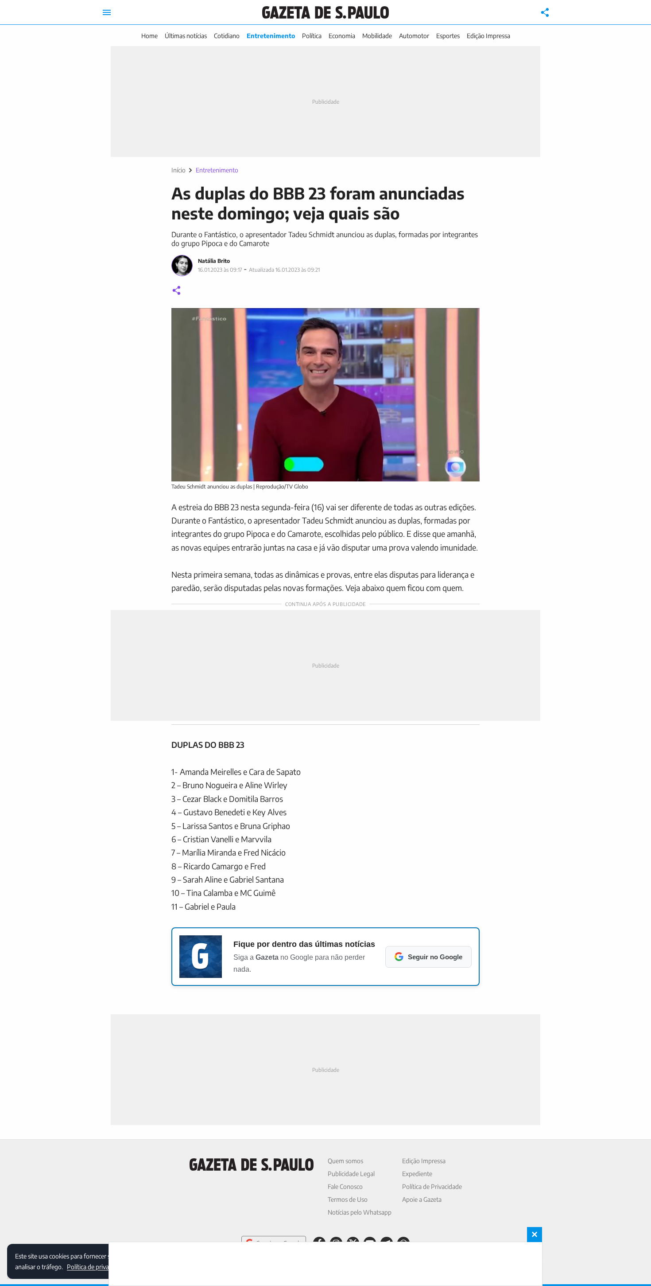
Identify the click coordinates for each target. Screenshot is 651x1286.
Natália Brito (214, 261)
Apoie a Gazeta (422, 1199)
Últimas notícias (186, 35)
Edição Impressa (488, 35)
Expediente (417, 1173)
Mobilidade (377, 35)
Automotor (414, 35)
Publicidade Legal (351, 1173)
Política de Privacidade (432, 1186)
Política (312, 35)
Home (149, 35)
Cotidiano (227, 35)
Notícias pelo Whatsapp (359, 1212)
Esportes (448, 35)
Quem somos (345, 1161)
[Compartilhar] (545, 12)
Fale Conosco (345, 1186)
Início (178, 170)
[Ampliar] (468, 319)
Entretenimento (271, 35)
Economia (342, 35)
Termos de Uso (348, 1199)
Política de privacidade (96, 1266)
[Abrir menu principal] (107, 12)
